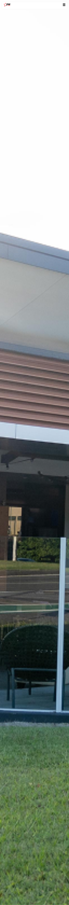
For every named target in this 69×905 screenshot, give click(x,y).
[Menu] (64, 4)
